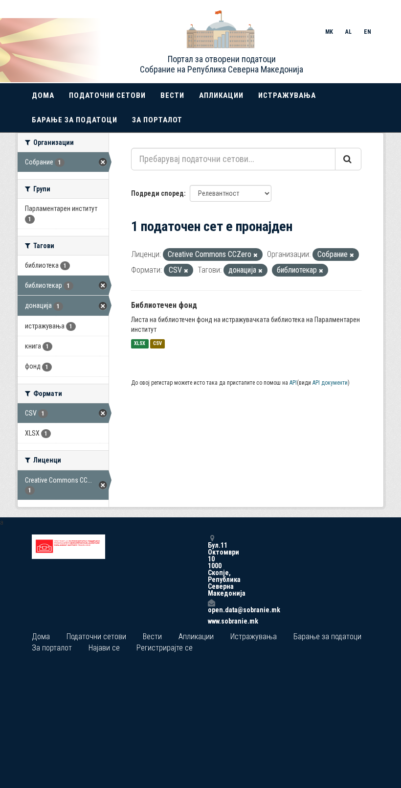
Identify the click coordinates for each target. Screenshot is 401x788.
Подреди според (157, 193)
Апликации (221, 95)
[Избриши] (255, 255)
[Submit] (348, 159)
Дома (43, 95)
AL (348, 31)
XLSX (139, 344)
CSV (157, 344)
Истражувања (287, 95)
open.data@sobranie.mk (211, 609)
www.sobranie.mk (211, 621)
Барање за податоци (74, 120)
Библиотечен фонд (164, 305)
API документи (330, 382)
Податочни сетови (107, 95)
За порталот (157, 120)
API (293, 382)
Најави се (104, 647)
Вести (172, 95)
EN (367, 31)
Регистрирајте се (164, 647)
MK (329, 31)
